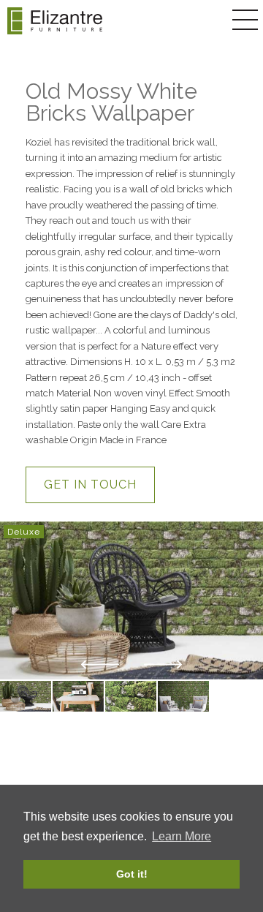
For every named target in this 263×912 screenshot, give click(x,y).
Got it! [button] (132, 874)
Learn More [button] (181, 836)
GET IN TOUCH (90, 484)
